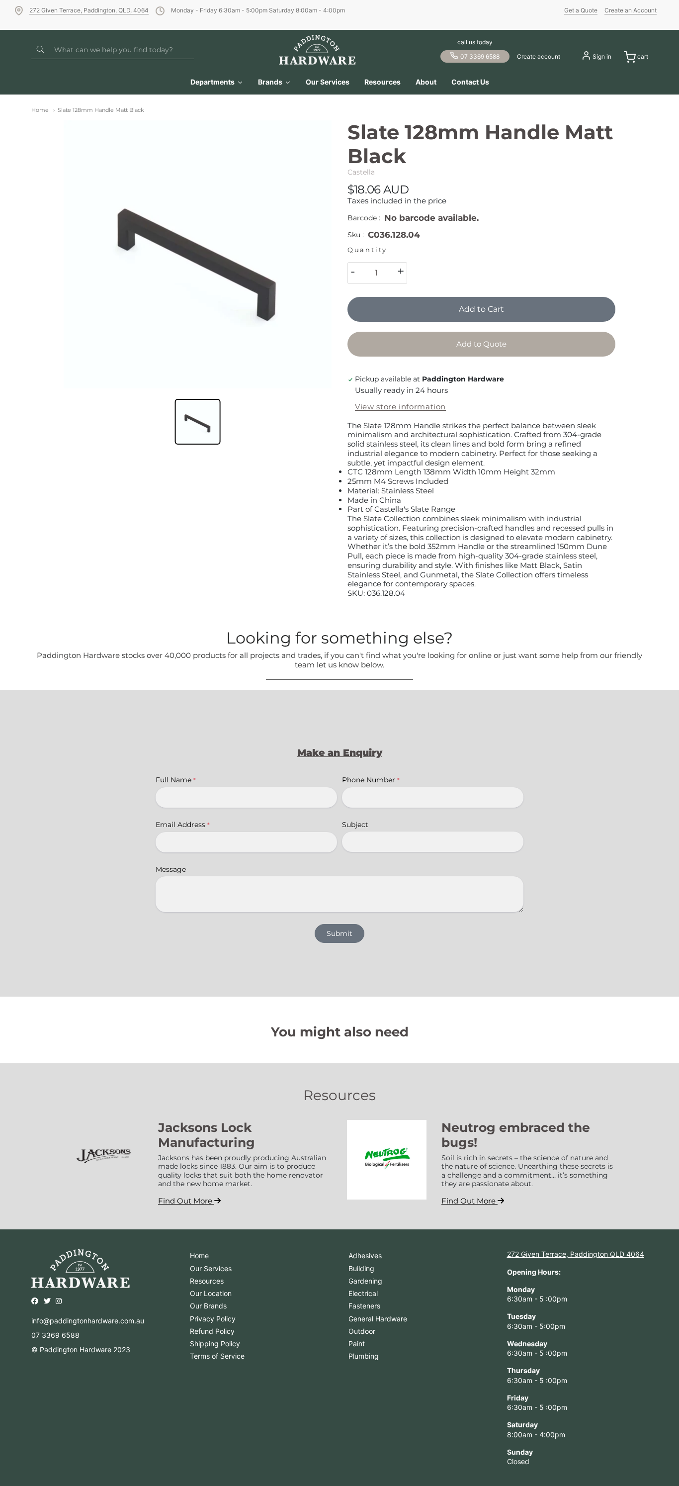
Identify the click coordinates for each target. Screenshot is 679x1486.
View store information (400, 406)
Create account (538, 56)
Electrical (363, 1293)
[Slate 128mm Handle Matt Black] (198, 254)
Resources (207, 1281)
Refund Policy (212, 1331)
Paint (356, 1343)
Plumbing (363, 1356)
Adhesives (365, 1255)
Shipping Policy (215, 1343)
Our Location (211, 1293)
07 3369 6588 (480, 56)
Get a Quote (580, 10)
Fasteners (364, 1305)
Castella (361, 172)
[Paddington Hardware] (317, 50)
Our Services (211, 1268)
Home (40, 109)
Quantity (367, 250)
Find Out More (186, 1201)
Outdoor (361, 1331)
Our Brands (208, 1305)
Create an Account (630, 10)
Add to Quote (481, 344)
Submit (339, 933)
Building (361, 1268)
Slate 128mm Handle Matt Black (101, 109)
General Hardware (377, 1318)
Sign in (602, 56)
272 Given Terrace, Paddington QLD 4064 (575, 1254)
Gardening (365, 1281)
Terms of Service (217, 1356)
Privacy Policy (213, 1318)
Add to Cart (481, 309)
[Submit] (40, 49)
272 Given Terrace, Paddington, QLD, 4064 (89, 10)
